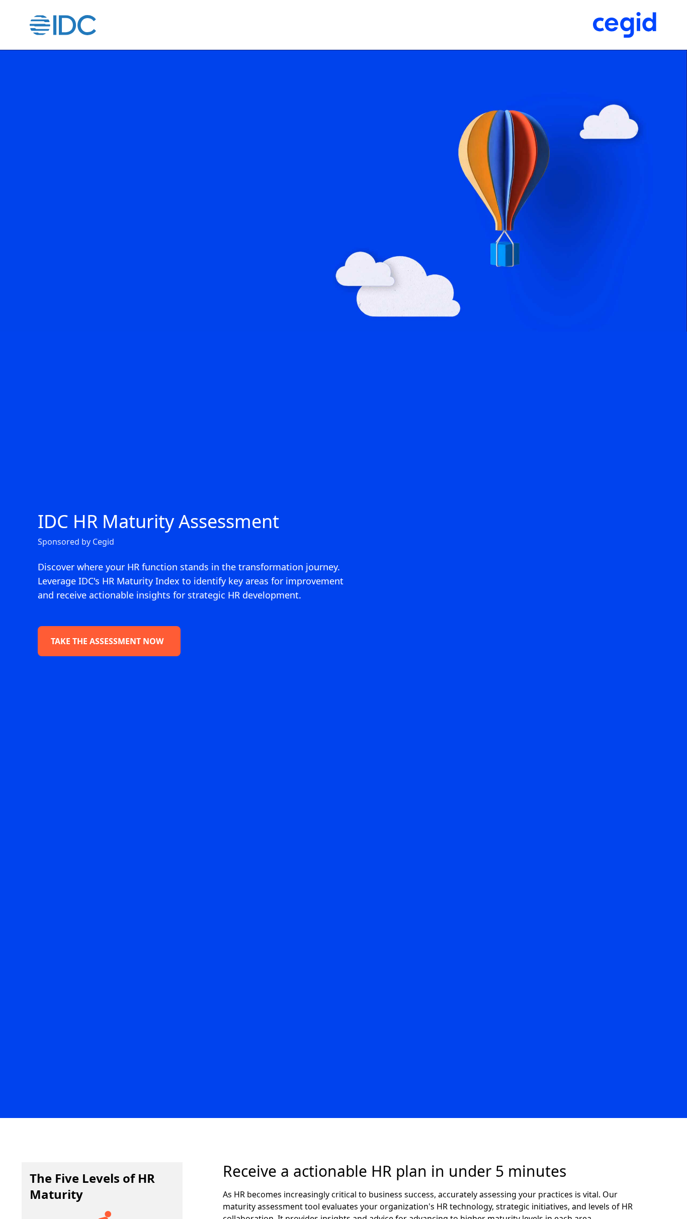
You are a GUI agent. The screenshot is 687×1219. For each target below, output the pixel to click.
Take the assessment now (107, 641)
